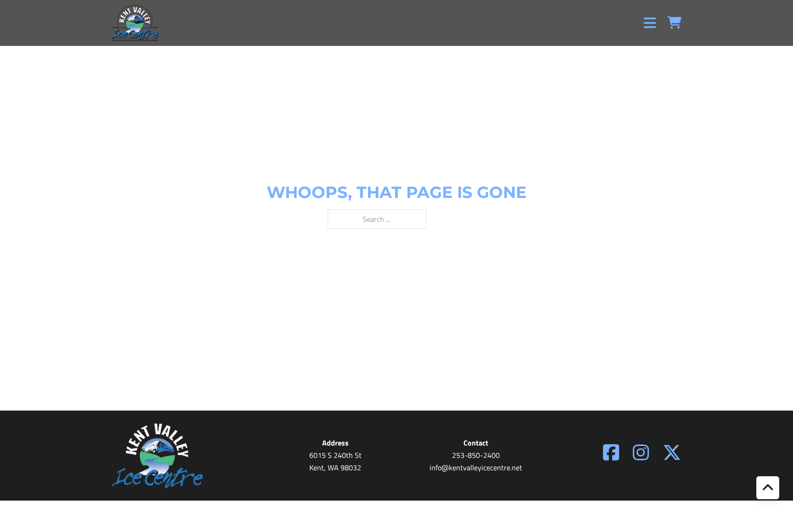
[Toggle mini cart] (674, 23)
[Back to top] (767, 487)
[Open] (650, 23)
